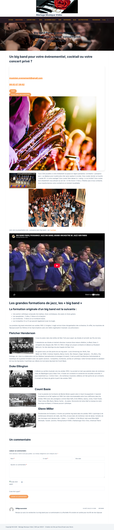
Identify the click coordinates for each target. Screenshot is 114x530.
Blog (74, 19)
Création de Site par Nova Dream (55, 527)
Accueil (10, 19)
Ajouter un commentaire (19, 465)
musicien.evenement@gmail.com (26, 78)
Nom (13, 458)
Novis (71, 527)
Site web (78, 458)
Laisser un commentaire (19, 496)
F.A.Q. (104, 19)
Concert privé (31, 19)
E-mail (45, 458)
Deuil (40, 19)
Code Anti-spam (14, 491)
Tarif (59, 19)
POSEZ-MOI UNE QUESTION (20, 94)
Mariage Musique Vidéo (49, 15)
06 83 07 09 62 (16, 84)
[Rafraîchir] (22, 482)
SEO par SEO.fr (39, 527)
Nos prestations (83, 19)
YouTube (53, 230)
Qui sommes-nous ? (50, 19)
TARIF (13, 91)
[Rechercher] (107, 19)
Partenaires (67, 19)
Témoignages (96, 19)
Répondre (101, 508)
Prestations (19, 19)
